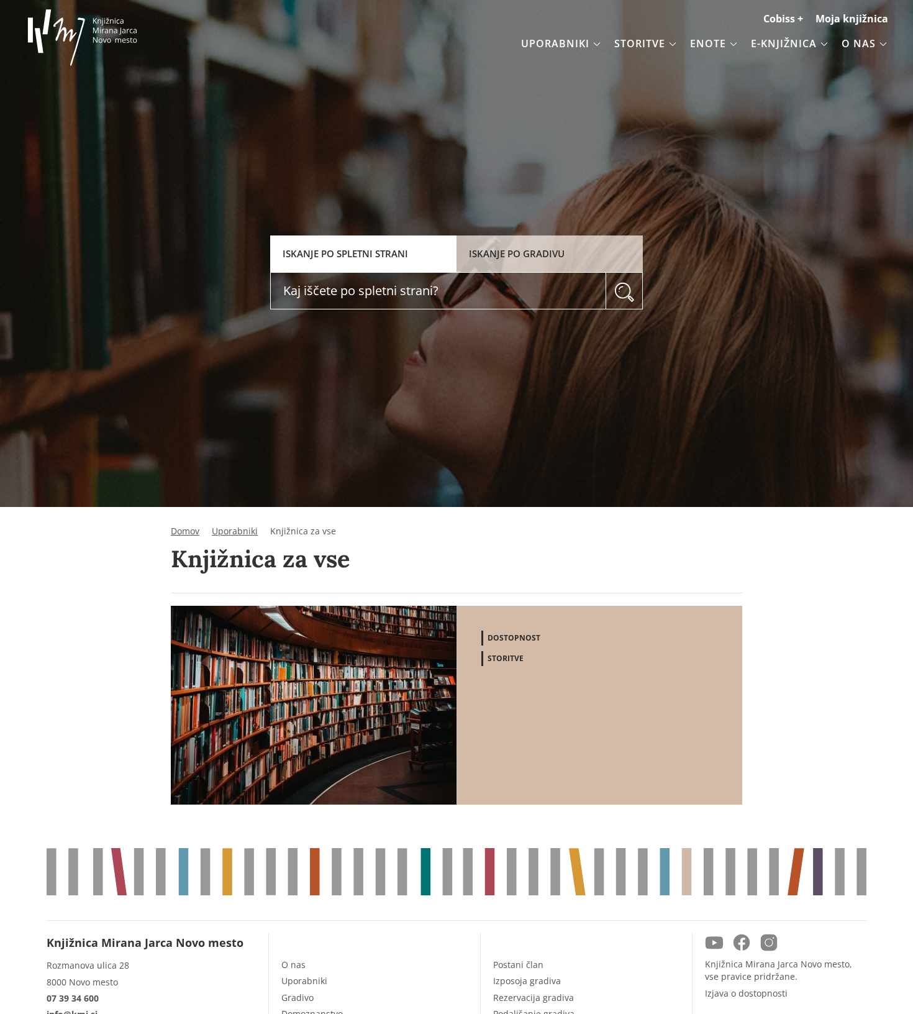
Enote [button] (708, 43)
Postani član (518, 965)
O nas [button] (859, 43)
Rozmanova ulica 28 (88, 965)
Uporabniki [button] (555, 43)
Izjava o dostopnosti (746, 993)
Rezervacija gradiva (533, 997)
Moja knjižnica (851, 18)
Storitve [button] (639, 43)
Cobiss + (783, 18)
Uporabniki (235, 531)
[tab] (363, 253)
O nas (293, 965)
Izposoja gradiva (527, 981)
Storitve (506, 658)
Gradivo (297, 997)
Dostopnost (514, 638)
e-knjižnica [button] (784, 43)
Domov (185, 531)
